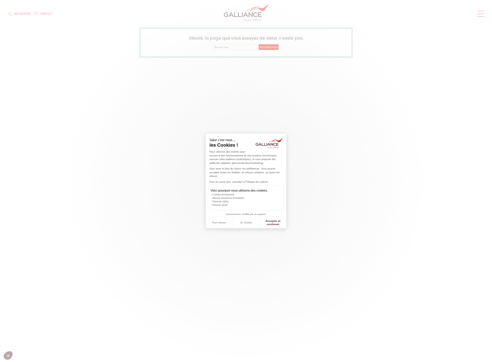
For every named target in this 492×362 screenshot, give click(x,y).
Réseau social (220, 205)
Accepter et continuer (272, 222)
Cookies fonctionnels (223, 194)
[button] (8, 355)
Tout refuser (219, 222)
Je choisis (246, 222)
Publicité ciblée (221, 201)
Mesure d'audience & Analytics (228, 198)
